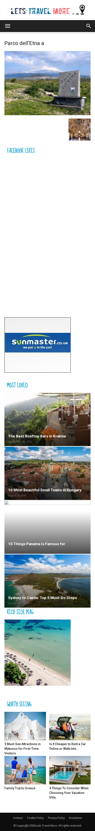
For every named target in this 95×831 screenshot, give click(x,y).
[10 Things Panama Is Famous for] (47, 527)
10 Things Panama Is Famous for (36, 544)
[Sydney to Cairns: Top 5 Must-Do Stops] (47, 581)
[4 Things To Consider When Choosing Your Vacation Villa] (70, 770)
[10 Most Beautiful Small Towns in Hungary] (47, 473)
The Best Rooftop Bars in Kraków (37, 436)
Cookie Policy (35, 818)
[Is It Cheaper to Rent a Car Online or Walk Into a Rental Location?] (70, 726)
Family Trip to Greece (19, 788)
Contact (18, 818)
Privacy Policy (56, 818)
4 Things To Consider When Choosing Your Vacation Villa (69, 792)
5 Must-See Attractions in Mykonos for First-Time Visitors (22, 748)
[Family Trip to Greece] (25, 770)
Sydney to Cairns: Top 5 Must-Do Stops (42, 597)
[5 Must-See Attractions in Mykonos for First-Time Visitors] (25, 726)
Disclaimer (75, 818)
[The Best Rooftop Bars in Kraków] (47, 419)
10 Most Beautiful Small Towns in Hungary (45, 490)
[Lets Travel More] (47, 10)
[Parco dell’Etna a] (47, 114)
